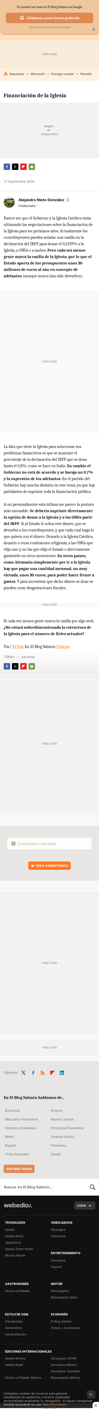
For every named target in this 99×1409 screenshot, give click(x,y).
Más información (55, 1404)
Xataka (10, 1229)
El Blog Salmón (61, 1321)
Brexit (9, 1137)
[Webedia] (18, 1208)
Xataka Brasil (14, 1365)
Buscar (92, 1187)
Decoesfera (13, 1328)
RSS (42, 1072)
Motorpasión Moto (64, 1297)
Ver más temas (19, 1169)
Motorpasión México (65, 1377)
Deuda (56, 1154)
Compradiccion (15, 1334)
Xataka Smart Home (19, 1249)
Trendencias (14, 1321)
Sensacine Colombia (65, 1371)
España (10, 1145)
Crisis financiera (17, 1154)
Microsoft (38, 74)
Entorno (56, 1110)
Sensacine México (64, 1365)
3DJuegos (58, 1229)
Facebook (7, 167)
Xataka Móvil (14, 1236)
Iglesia (64, 646)
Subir (81, 1205)
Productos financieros (67, 1128)
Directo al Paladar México (23, 1377)
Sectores (28, 657)
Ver (51, 865)
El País (18, 646)
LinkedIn (62, 1072)
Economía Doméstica (20, 1128)
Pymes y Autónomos (65, 1328)
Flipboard (23, 167)
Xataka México (15, 1358)
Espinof (56, 1267)
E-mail (32, 167)
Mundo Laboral (62, 1119)
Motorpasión (60, 1291)
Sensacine (58, 1260)
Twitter (15, 167)
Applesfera (13, 1242)
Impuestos (16, 74)
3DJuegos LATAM (63, 1358)
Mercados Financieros (21, 1119)
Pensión (86, 74)
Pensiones (58, 1145)
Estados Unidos (62, 1137)
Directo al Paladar (17, 1291)
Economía (12, 1110)
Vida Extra (58, 1236)
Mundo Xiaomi (15, 1255)
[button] (43, 200)
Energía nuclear (62, 74)
